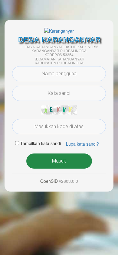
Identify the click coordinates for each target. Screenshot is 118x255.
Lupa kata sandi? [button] (82, 144)
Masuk (59, 161)
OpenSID (49, 181)
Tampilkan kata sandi (40, 143)
